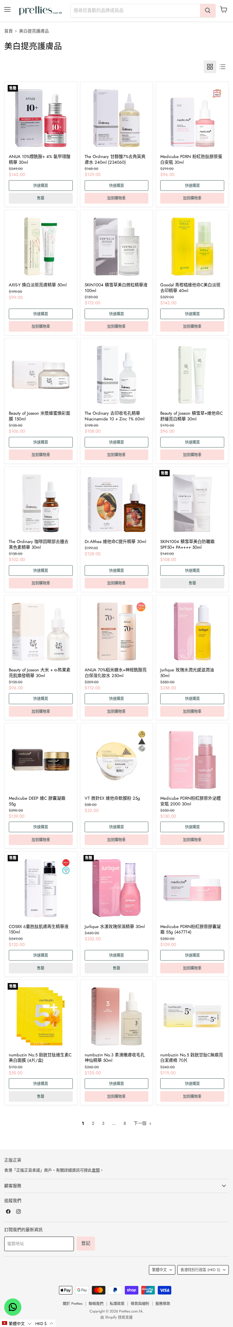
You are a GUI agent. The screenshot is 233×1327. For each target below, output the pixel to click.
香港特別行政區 (200, 1270)
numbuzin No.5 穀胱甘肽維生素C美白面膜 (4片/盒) (40, 1058)
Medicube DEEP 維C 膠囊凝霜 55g (37, 801)
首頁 (8, 31)
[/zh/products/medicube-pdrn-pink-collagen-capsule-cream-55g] (192, 888)
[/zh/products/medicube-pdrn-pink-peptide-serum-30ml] (192, 118)
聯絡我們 (96, 1303)
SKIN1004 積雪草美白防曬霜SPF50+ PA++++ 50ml (187, 544)
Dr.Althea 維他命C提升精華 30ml (115, 541)
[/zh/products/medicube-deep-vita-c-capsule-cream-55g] (41, 760)
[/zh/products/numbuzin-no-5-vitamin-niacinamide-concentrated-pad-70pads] (192, 1016)
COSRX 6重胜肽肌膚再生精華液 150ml (38, 929)
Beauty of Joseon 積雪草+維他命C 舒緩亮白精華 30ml (191, 416)
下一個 (141, 1123)
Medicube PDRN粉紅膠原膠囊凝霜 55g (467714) (190, 929)
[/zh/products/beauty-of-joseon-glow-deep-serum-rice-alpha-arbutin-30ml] (41, 631)
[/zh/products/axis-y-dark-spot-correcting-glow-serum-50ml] (41, 246)
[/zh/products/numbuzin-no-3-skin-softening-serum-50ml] (116, 1016)
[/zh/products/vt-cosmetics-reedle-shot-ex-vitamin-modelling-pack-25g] (116, 760)
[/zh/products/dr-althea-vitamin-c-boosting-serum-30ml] (116, 503)
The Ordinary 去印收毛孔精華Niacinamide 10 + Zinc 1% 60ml (114, 416)
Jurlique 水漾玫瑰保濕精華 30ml (115, 926)
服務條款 (162, 1303)
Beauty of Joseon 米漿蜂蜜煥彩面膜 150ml (39, 416)
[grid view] (210, 66)
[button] (16, 1323)
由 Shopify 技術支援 (116, 1317)
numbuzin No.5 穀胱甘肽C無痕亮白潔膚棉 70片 (191, 1058)
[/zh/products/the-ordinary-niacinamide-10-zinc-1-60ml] (116, 375)
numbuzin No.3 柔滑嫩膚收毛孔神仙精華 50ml (115, 1058)
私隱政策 (117, 1303)
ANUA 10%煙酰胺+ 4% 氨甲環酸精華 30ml (39, 159)
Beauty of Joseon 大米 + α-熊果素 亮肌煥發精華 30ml (39, 673)
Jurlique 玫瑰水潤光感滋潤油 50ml (187, 673)
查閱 (96, 1170)
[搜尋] (207, 10)
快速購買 (40, 185)
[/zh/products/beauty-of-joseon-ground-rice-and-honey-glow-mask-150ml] (41, 375)
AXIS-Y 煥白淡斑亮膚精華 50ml (37, 285)
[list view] (222, 66)
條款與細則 (140, 1303)
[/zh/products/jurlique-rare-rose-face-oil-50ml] (192, 631)
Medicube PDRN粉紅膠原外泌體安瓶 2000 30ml (190, 801)
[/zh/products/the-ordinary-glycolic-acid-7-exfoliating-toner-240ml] (116, 118)
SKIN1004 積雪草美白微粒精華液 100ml (116, 288)
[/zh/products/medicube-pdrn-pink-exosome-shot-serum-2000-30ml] (192, 760)
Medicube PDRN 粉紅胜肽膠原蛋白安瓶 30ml (191, 159)
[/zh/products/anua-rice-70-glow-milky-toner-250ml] (116, 631)
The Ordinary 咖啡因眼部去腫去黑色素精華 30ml (38, 544)
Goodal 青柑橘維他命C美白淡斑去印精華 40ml (190, 288)
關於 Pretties (72, 1303)
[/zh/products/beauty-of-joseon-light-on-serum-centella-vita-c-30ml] (192, 375)
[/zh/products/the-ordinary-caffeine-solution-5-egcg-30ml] (41, 503)
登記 (85, 1243)
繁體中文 (159, 1270)
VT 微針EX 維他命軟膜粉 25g (112, 798)
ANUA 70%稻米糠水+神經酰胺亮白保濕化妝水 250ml (116, 673)
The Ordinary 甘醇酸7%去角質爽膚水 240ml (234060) (115, 159)
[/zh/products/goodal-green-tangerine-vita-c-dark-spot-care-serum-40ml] (192, 246)
